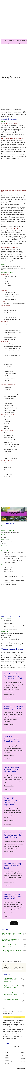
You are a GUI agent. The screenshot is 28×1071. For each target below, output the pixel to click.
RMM (7, 1044)
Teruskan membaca (8, 694)
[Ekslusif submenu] (20, 40)
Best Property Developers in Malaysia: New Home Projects (11, 951)
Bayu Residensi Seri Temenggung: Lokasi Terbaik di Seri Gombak (13, 676)
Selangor (14, 923)
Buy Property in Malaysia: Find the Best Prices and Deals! (10, 939)
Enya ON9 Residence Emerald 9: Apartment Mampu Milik (12, 896)
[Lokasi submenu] (26, 40)
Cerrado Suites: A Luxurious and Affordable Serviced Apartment (19, 967)
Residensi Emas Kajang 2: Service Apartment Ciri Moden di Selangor (14, 835)
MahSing (4, 961)
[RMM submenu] (13, 40)
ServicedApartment (17, 961)
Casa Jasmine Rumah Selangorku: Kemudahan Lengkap (12, 739)
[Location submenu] (9, 1058)
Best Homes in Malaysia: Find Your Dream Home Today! (11, 945)
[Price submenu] (8, 1055)
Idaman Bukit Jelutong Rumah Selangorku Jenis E (12, 865)
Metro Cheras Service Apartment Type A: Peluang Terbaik (12, 769)
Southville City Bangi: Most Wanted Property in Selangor (6, 967)
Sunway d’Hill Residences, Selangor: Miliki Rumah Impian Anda (12, 801)
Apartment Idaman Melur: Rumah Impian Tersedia (14, 707)
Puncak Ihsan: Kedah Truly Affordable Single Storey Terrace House (11, 934)
